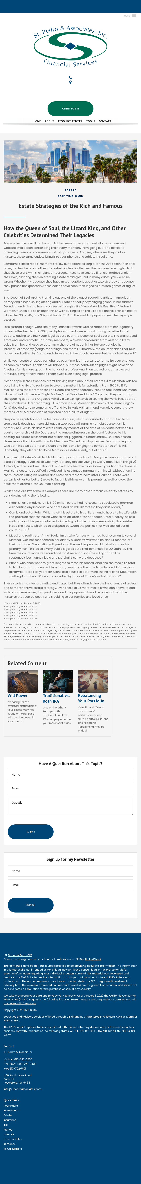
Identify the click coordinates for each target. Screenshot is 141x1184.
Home (37, 121)
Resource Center (70, 121)
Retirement (11, 1106)
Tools (90, 121)
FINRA (7, 1020)
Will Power (18, 695)
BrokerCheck (93, 959)
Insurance (10, 1120)
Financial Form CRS (20, 955)
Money (8, 1129)
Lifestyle (9, 1134)
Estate (8, 1115)
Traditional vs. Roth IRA (56, 698)
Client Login (70, 108)
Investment (11, 1110)
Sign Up (30, 905)
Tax (6, 1125)
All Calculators (13, 1149)
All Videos (10, 1144)
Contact (105, 121)
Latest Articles (13, 1139)
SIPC (16, 1020)
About (49, 121)
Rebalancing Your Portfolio (91, 698)
